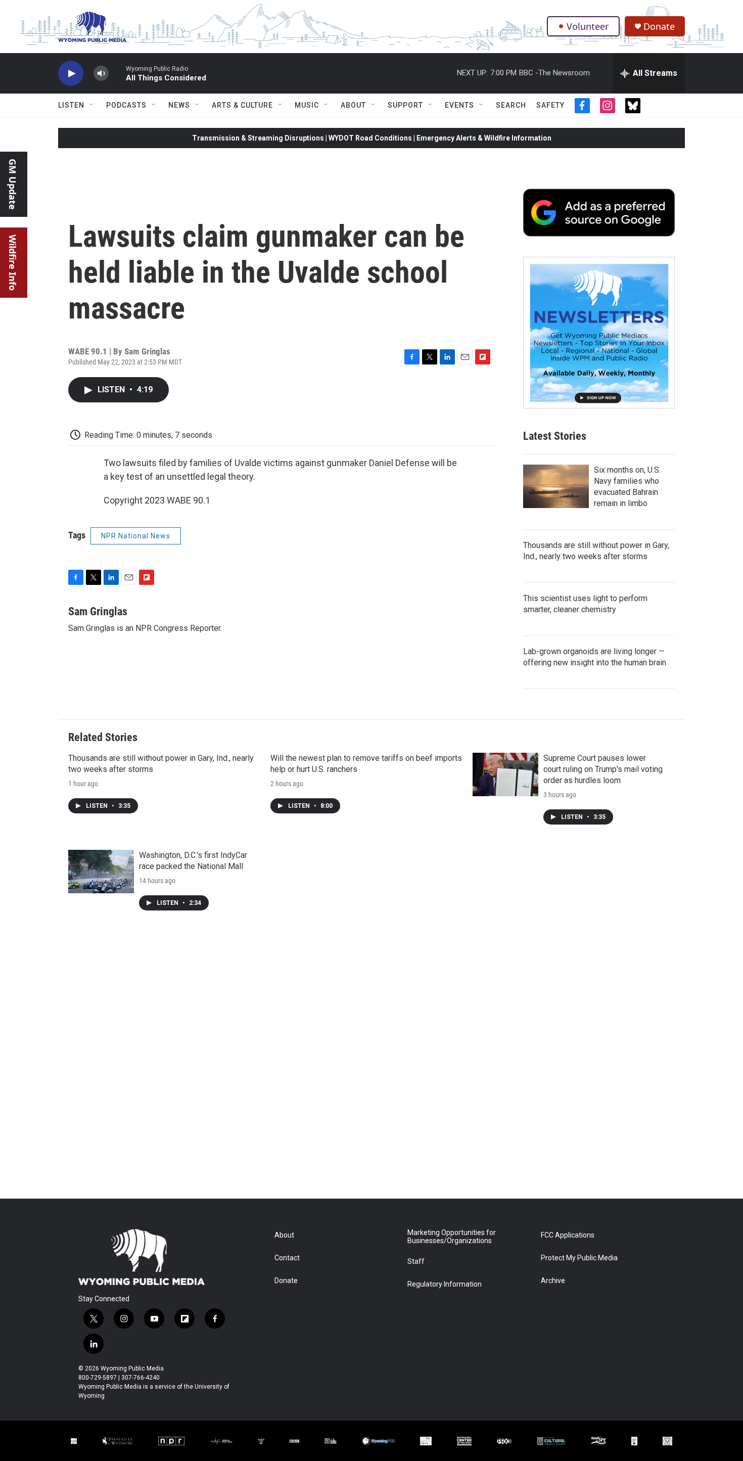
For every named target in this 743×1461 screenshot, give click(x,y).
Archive (553, 1281)
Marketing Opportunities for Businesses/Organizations (451, 1237)
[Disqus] (371, 1062)
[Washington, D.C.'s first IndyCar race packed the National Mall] (101, 871)
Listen (71, 105)
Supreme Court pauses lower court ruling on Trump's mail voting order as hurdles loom (603, 769)
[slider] (117, 73)
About (353, 105)
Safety (550, 105)
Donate (659, 26)
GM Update (13, 184)
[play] (71, 73)
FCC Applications (567, 1235)
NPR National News (135, 536)
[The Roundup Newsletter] (599, 332)
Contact (287, 1258)
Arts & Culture (242, 105)
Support (405, 105)
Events (459, 105)
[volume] (101, 73)
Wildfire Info (13, 263)
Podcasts (126, 105)
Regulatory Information (444, 1284)
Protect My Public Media (579, 1258)
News (179, 105)
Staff (416, 1261)
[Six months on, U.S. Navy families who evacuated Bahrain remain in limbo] (556, 486)
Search (511, 105)
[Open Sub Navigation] (92, 105)
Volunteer (588, 26)
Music (307, 105)
